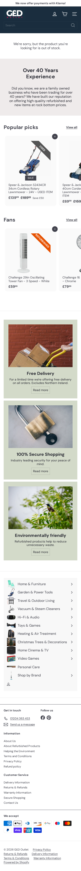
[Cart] (65, 14)
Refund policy (12, 766)
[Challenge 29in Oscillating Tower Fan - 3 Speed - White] (31, 259)
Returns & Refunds (15, 787)
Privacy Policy (13, 761)
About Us (10, 741)
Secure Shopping (14, 798)
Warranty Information (17, 792)
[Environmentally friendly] (40, 507)
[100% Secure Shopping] (40, 426)
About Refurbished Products (22, 746)
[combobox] (40, 25)
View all (71, 127)
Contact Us (11, 803)
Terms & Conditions (16, 858)
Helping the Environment (19, 751)
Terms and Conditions (18, 756)
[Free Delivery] (40, 345)
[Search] (73, 25)
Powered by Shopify (16, 862)
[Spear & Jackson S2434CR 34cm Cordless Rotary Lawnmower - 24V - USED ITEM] (31, 169)
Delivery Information (17, 782)
